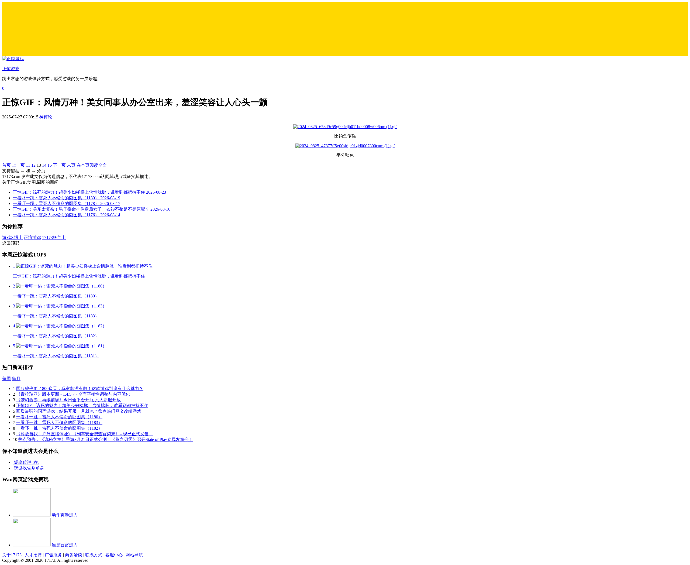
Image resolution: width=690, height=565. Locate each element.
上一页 (18, 165)
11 (28, 165)
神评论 (45, 117)
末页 (71, 165)
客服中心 (114, 555)
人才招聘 (33, 555)
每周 (6, 378)
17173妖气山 (54, 237)
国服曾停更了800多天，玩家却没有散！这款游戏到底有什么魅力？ (79, 388)
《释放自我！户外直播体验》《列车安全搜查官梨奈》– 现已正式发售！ (84, 434)
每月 (16, 378)
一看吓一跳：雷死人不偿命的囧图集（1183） (59, 422)
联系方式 (93, 555)
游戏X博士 (12, 237)
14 (44, 165)
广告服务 (53, 555)
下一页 (59, 165)
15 (49, 165)
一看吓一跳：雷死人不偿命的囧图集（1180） (59, 417)
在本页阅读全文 (92, 165)
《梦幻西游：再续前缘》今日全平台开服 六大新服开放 (68, 400)
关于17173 (12, 555)
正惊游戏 (32, 237)
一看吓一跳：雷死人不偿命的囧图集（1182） (59, 428)
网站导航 (134, 555)
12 (33, 165)
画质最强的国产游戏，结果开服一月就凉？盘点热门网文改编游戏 (78, 411)
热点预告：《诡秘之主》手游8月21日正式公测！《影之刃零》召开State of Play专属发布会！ (105, 439)
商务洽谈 (73, 555)
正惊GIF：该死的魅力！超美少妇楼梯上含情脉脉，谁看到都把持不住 (82, 405)
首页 (6, 165)
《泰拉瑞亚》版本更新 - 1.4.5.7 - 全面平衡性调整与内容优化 (73, 394)
